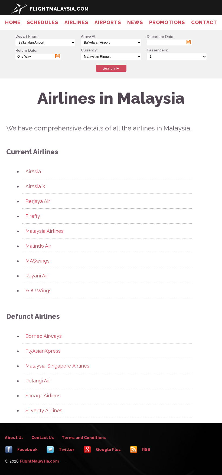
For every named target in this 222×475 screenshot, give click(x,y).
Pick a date (189, 42)
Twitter (66, 449)
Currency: (89, 50)
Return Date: (26, 53)
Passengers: (157, 50)
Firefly (32, 216)
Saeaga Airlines (43, 395)
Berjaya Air (37, 201)
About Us (14, 437)
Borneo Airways (43, 336)
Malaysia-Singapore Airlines (57, 366)
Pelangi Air (37, 381)
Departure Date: (160, 39)
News (135, 22)
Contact (204, 22)
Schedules (42, 22)
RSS (145, 449)
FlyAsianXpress (43, 351)
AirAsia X (35, 186)
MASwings (37, 261)
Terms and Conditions (84, 437)
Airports (107, 22)
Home (13, 22)
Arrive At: (88, 36)
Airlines (76, 22)
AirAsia (33, 171)
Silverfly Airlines (43, 410)
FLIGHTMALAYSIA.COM (59, 9)
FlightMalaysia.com (39, 461)
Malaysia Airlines (44, 231)
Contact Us (42, 437)
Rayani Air (36, 276)
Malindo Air (38, 246)
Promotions (167, 22)
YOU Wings (38, 290)
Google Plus (108, 449)
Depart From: (26, 36)
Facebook (27, 449)
